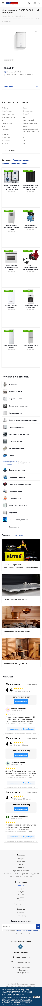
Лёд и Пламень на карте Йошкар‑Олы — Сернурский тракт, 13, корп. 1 (22, 733)
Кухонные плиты (16, 392)
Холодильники (15, 413)
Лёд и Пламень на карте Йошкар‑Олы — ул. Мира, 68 (21, 787)
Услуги (21, 892)
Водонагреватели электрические (23, 420)
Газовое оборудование (18, 520)
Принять (36, 997)
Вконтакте (20, 946)
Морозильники (15, 399)
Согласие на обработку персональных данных (17, 1001)
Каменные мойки (16, 448)
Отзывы (21, 865)
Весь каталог (14, 527)
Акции (21, 889)
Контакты (21, 909)
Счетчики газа (15, 498)
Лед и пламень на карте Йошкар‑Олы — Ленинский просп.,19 (21, 841)
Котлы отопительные (18, 505)
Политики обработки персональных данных (16, 998)
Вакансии (21, 862)
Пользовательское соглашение (21, 877)
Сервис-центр (21, 916)
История (21, 859)
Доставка (21, 898)
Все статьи (19, 535)
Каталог (21, 886)
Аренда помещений (21, 871)
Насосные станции (17, 477)
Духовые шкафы (16, 441)
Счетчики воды (15, 491)
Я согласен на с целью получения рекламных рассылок (22, 931)
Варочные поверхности (19, 434)
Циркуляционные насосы (20, 484)
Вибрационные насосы (24, 463)
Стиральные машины (18, 406)
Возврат (21, 901)
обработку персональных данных (26, 930)
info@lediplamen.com (23, 962)
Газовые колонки (16, 427)
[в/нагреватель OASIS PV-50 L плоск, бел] (21, 40)
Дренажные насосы (17, 470)
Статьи (21, 868)
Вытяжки (13, 384)
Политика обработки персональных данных (21, 874)
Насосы (12, 456)
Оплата (21, 895)
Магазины (21, 913)
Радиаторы (13, 513)
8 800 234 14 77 (22, 957)
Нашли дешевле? (27, 75)
